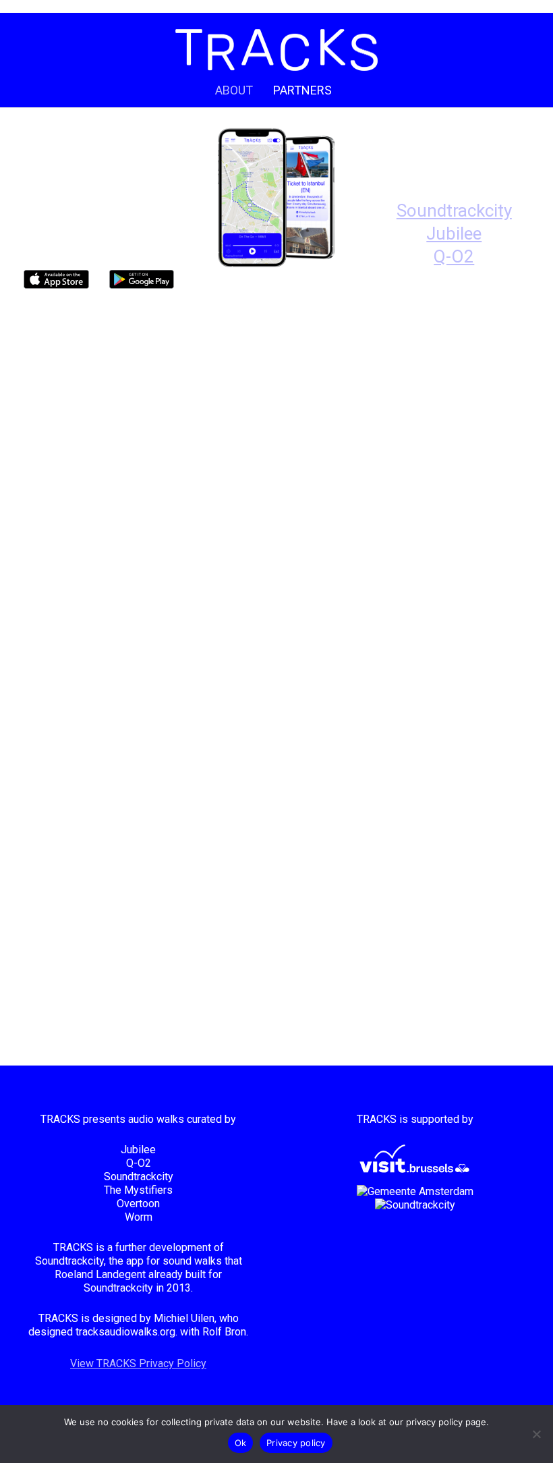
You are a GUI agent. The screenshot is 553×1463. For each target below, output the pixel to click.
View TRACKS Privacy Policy (138, 1363)
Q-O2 (454, 256)
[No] (536, 1434)
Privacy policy (296, 1442)
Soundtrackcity (454, 210)
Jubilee (454, 233)
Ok (241, 1442)
